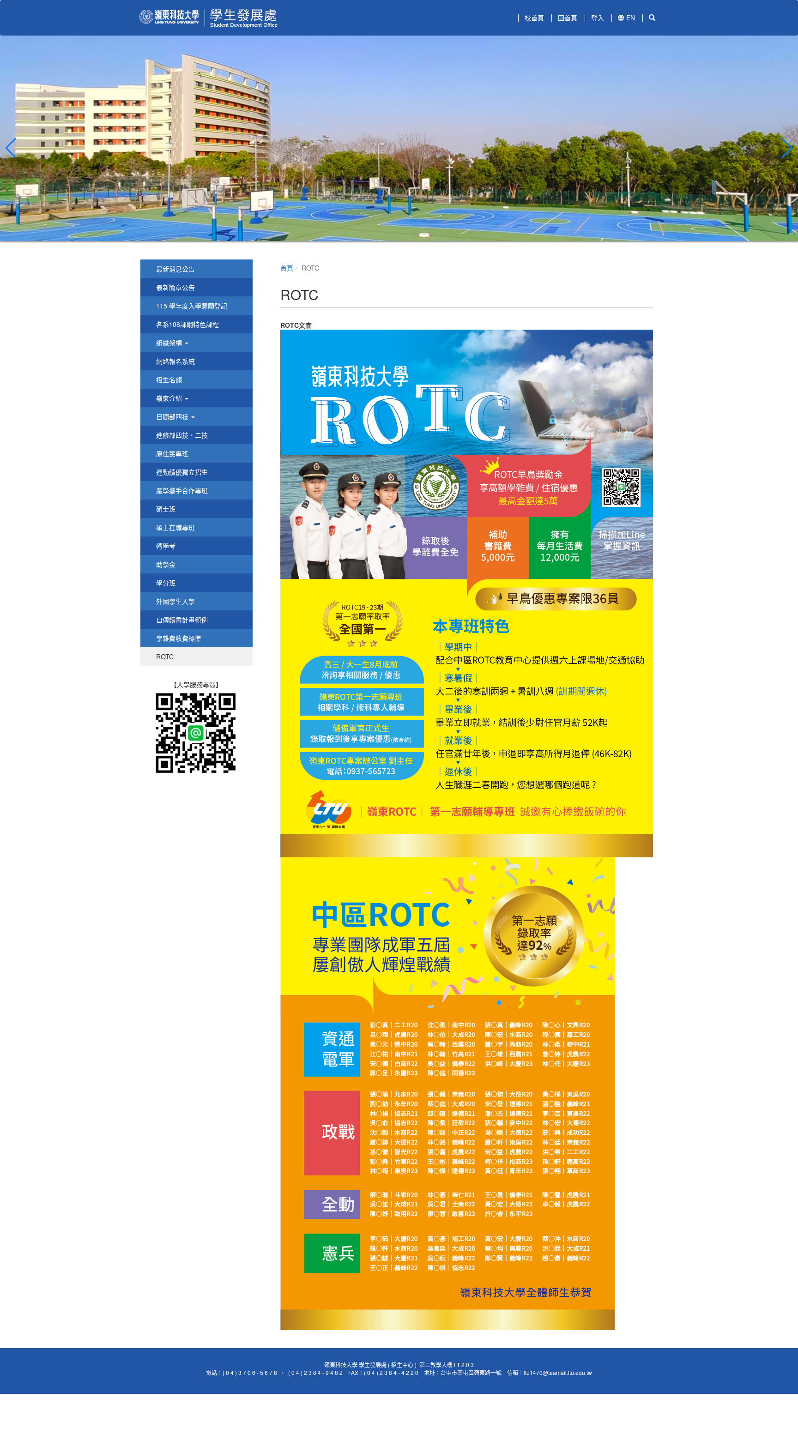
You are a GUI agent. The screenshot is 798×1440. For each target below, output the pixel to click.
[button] (11, 148)
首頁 (286, 267)
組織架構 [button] (169, 342)
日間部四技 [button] (172, 416)
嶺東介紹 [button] (169, 398)
